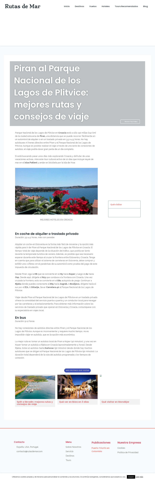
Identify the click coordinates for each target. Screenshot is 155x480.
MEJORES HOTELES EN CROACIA (56, 219)
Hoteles (106, 6)
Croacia (62, 133)
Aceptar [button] (131, 477)
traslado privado (55, 139)
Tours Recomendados (126, 6)
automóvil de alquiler (28, 139)
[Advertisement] (77, 30)
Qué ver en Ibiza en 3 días (74, 401)
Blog (145, 6)
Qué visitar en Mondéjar (115, 401)
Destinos (79, 6)
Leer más (139, 477)
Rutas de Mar (22, 6)
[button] (137, 205)
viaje (54, 146)
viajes (35, 310)
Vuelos (92, 6)
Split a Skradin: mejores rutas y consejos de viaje (35, 403)
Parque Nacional (23, 133)
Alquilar (18, 244)
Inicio (67, 6)
